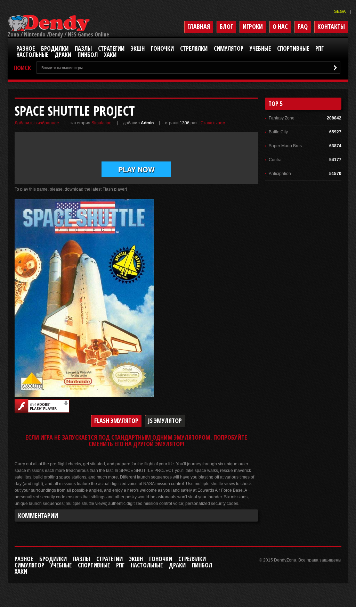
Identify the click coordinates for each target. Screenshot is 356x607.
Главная (198, 26)
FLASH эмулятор (116, 420)
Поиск (22, 68)
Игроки (253, 26)
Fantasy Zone (281, 118)
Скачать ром (213, 122)
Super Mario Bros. (286, 145)
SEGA (340, 11)
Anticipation (280, 173)
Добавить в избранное (37, 122)
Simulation (101, 122)
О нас (280, 26)
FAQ (303, 26)
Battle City (278, 132)
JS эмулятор (165, 420)
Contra (275, 159)
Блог (226, 26)
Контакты (331, 26)
